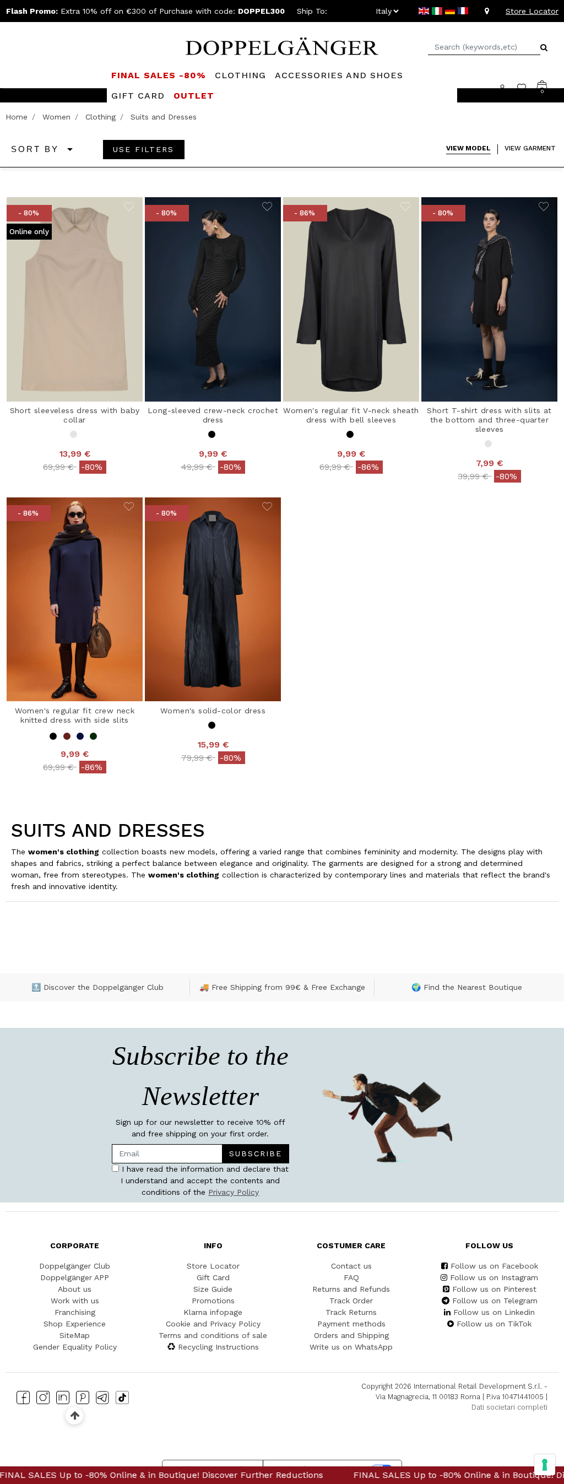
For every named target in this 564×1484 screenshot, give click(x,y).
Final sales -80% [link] (158, 75)
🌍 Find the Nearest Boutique (466, 987)
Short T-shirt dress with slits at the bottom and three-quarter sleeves (489, 420)
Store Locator (532, 11)
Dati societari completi (509, 1407)
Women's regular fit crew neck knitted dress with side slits (75, 715)
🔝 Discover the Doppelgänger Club (97, 987)
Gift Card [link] (138, 95)
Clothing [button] (240, 75)
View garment (530, 148)
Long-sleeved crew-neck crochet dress (213, 415)
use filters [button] (143, 149)
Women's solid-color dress (212, 710)
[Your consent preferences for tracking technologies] (544, 1464)
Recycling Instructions (218, 1346)
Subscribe (255, 1153)
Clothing (100, 116)
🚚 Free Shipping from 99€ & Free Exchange (282, 987)
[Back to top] (74, 1415)
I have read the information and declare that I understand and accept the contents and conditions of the (204, 1180)
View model (468, 148)
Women (56, 116)
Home (17, 116)
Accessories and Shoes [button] (339, 75)
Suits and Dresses (164, 116)
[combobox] (484, 47)
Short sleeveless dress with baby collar (75, 415)
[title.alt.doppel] (282, 45)
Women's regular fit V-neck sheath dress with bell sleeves (351, 415)
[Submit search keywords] (543, 47)
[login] (507, 87)
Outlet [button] (193, 95)
